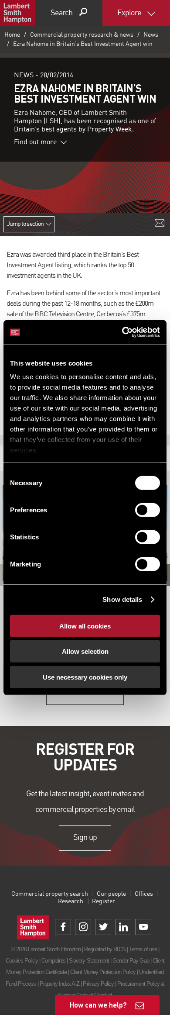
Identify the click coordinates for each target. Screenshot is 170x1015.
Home (12, 35)
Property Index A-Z (60, 983)
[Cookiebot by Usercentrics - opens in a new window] (122, 332)
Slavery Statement (89, 960)
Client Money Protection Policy (103, 972)
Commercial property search (49, 894)
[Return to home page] (17, 13)
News (150, 35)
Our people (111, 894)
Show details (122, 599)
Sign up (84, 838)
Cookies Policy (22, 960)
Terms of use (143, 949)
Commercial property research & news (81, 35)
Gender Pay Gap (130, 960)
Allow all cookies (85, 625)
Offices (144, 894)
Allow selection (85, 651)
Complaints (53, 960)
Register (103, 901)
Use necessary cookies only (85, 676)
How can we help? (98, 1004)
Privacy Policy (98, 983)
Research (70, 901)
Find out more (35, 142)
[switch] (147, 510)
